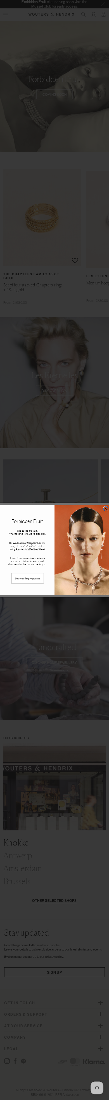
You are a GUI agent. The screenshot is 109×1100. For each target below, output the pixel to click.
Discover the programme (27, 578)
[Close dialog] (105, 508)
